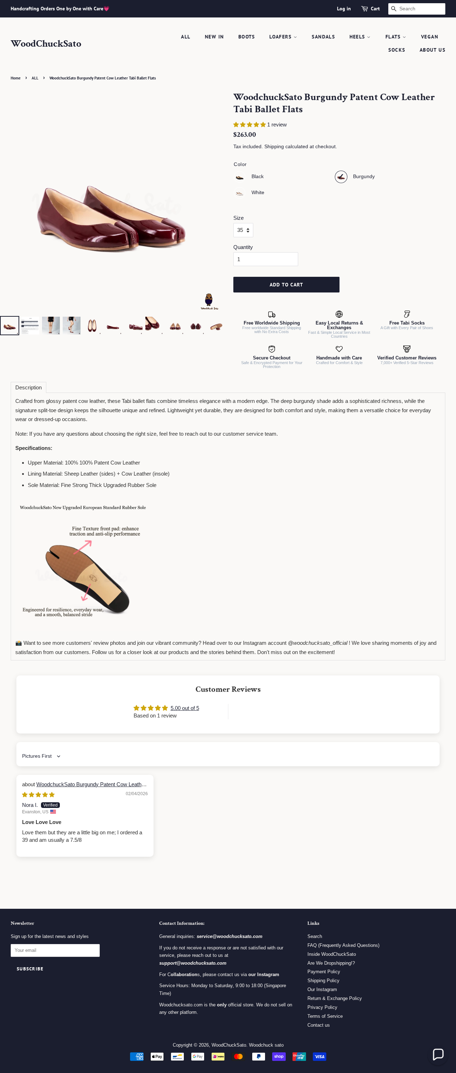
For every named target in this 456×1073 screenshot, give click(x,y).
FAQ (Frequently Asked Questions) (343, 945)
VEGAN (429, 36)
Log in (344, 8)
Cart (375, 8)
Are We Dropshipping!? (331, 963)
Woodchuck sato (266, 1045)
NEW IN (214, 36)
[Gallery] (111, 214)
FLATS (394, 36)
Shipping (274, 146)
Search (314, 936)
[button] (250, 124)
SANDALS (323, 36)
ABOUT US (432, 50)
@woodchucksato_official (317, 643)
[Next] (212, 203)
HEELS (358, 36)
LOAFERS (281, 36)
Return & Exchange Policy (334, 998)
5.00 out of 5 (185, 708)
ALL (185, 36)
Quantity (243, 247)
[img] (38, 795)
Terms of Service (325, 1016)
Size (238, 218)
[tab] (28, 387)
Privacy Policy (322, 1007)
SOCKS (396, 50)
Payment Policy (323, 971)
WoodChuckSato (46, 44)
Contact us (318, 1025)
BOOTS (246, 36)
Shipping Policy (323, 980)
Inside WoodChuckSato (331, 954)
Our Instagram (322, 989)
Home (16, 78)
